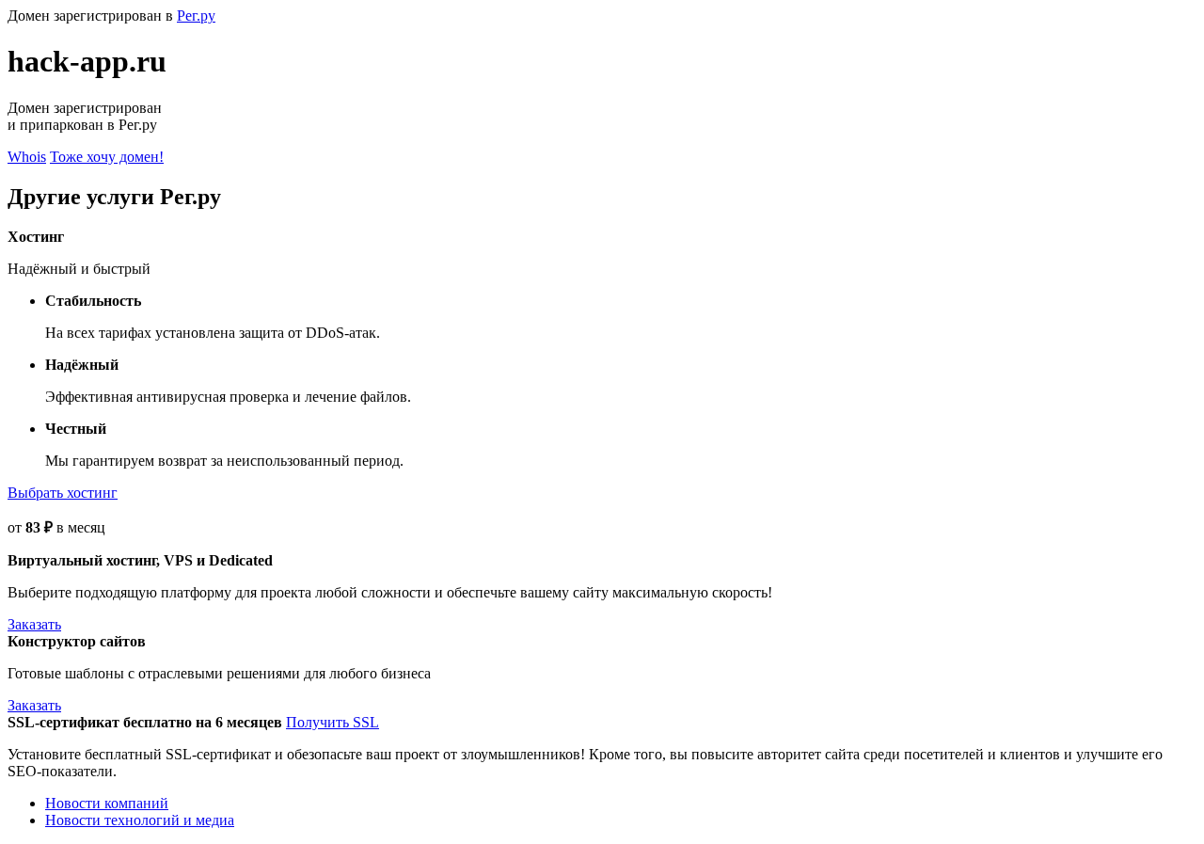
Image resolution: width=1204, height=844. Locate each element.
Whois (27, 157)
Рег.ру (196, 16)
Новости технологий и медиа (139, 820)
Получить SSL (332, 722)
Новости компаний (106, 803)
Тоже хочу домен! (107, 157)
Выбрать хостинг (63, 493)
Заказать (34, 624)
